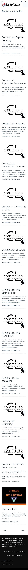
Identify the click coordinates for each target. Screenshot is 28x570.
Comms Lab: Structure (13, 249)
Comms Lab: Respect (13, 123)
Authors (10, 552)
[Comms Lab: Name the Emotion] (14, 193)
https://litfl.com (13, 546)
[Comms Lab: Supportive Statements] (14, 67)
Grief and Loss (9, 509)
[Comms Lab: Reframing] (14, 408)
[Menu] (2, 1)
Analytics (16, 552)
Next (22, 530)
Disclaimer (14, 555)
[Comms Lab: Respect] (14, 110)
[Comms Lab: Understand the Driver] (14, 150)
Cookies (8, 555)
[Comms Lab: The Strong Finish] (14, 277)
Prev (5, 530)
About (5, 552)
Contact (22, 552)
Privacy (20, 555)
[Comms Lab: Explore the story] (14, 24)
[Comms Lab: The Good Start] (14, 320)
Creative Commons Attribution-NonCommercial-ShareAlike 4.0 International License (12, 542)
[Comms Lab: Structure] (14, 237)
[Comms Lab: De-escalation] (14, 365)
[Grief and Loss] (14, 496)
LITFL (4, 540)
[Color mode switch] (21, 1)
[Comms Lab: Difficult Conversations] (14, 451)
